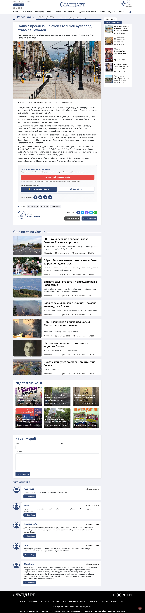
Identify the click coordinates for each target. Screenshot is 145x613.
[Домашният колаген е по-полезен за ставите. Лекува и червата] (109, 41)
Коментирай (73, 218)
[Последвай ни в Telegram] (129, 595)
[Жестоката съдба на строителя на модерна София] (27, 348)
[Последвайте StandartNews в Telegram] (22, 8)
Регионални (49, 16)
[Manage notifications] (140, 608)
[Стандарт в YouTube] (40, 197)
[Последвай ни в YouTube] (119, 595)
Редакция (44, 611)
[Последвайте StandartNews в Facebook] (14, 8)
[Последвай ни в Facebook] (114, 595)
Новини (40, 16)
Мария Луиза (33, 206)
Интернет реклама (58, 611)
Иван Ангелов (67, 102)
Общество (48, 253)
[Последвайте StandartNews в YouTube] (19, 8)
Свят (113, 601)
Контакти (88, 611)
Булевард (44, 206)
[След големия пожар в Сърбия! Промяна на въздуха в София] (27, 308)
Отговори (31, 496)
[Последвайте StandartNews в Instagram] (16, 8)
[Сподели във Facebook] (78, 212)
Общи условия (32, 611)
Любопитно (93, 601)
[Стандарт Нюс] (24, 596)
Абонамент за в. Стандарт (118, 611)
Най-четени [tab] (110, 19)
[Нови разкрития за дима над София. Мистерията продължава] (27, 328)
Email (61, 443)
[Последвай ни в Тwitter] (124, 595)
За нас (22, 611)
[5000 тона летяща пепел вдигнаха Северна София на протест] (27, 245)
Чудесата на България (74, 601)
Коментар (20, 452)
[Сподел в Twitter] (82, 212)
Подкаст (56, 601)
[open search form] (130, 12)
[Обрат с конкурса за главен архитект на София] (27, 367)
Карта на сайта (100, 611)
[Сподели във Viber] (87, 212)
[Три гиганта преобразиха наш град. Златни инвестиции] (109, 79)
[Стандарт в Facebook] (35, 197)
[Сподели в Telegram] (91, 212)
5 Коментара (90, 218)
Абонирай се (18, 5)
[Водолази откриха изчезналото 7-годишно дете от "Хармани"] (109, 29)
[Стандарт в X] (50, 197)
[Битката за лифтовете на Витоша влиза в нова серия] (27, 287)
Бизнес (105, 601)
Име (17, 443)
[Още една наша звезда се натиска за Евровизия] (109, 67)
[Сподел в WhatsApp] (95, 212)
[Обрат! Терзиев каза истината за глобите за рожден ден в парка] (27, 266)
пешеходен (55, 206)
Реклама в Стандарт (74, 611)
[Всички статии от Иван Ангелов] (22, 215)
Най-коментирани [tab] (113, 22)
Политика (32, 601)
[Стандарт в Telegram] (45, 197)
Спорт (122, 601)
